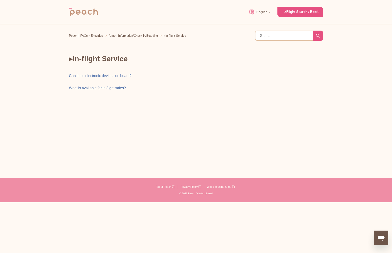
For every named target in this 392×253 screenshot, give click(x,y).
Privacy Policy (189, 186)
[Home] (83, 12)
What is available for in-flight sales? (97, 88)
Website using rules (219, 186)
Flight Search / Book (302, 12)
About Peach (164, 186)
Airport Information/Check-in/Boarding (133, 35)
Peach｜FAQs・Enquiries (86, 35)
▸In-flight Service (175, 35)
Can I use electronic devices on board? (100, 76)
